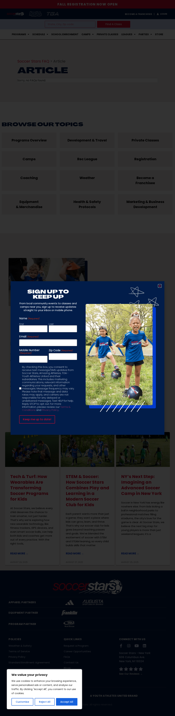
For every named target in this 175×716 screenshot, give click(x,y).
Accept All (66, 702)
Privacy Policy (50, 410)
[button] (159, 286)
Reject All (44, 702)
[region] (44, 689)
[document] (87, 358)
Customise (22, 702)
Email (29, 336)
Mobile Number (29, 351)
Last (51, 323)
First (21, 323)
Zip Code (61, 350)
